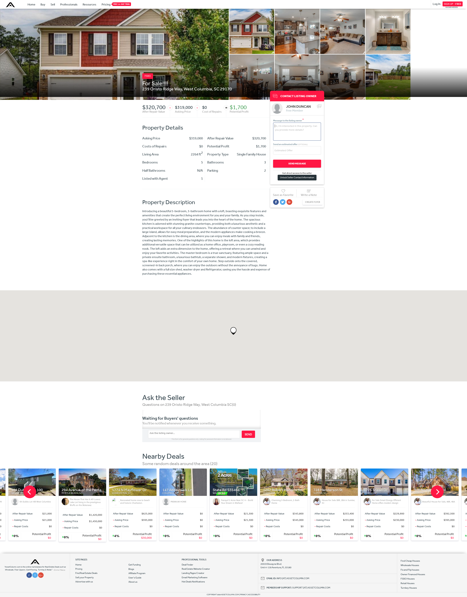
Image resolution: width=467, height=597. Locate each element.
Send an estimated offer (290, 144)
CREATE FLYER (312, 202)
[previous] (29, 491)
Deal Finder (187, 564)
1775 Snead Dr (242, 490)
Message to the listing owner (288, 120)
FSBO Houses (408, 578)
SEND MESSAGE (297, 163)
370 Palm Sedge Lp (397, 490)
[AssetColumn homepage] (11, 4)
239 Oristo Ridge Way (162, 88)
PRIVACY (243, 594)
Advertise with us (84, 581)
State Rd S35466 (93, 490)
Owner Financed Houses (413, 574)
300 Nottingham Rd (297, 490)
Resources (89, 4)
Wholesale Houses (410, 565)
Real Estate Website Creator (196, 568)
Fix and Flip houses (410, 569)
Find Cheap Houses (410, 560)
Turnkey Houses (409, 587)
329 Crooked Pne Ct (448, 490)
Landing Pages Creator (193, 573)
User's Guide (134, 577)
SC (216, 88)
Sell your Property (84, 577)
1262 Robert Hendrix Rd (149, 490)
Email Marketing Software (194, 577)
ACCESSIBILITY (254, 594)
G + (41, 575)
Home (31, 4)
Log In (437, 4)
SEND (248, 434)
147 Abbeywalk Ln (44, 490)
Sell (53, 4)
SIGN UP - (452, 3)
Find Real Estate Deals (86, 573)
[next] (437, 491)
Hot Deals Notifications (193, 581)
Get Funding (134, 564)
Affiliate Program (136, 573)
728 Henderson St (194, 490)
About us (132, 581)
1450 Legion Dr (343, 490)
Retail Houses (407, 583)
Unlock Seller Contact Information (297, 177)
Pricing (106, 4)
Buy (42, 4)
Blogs (131, 569)
